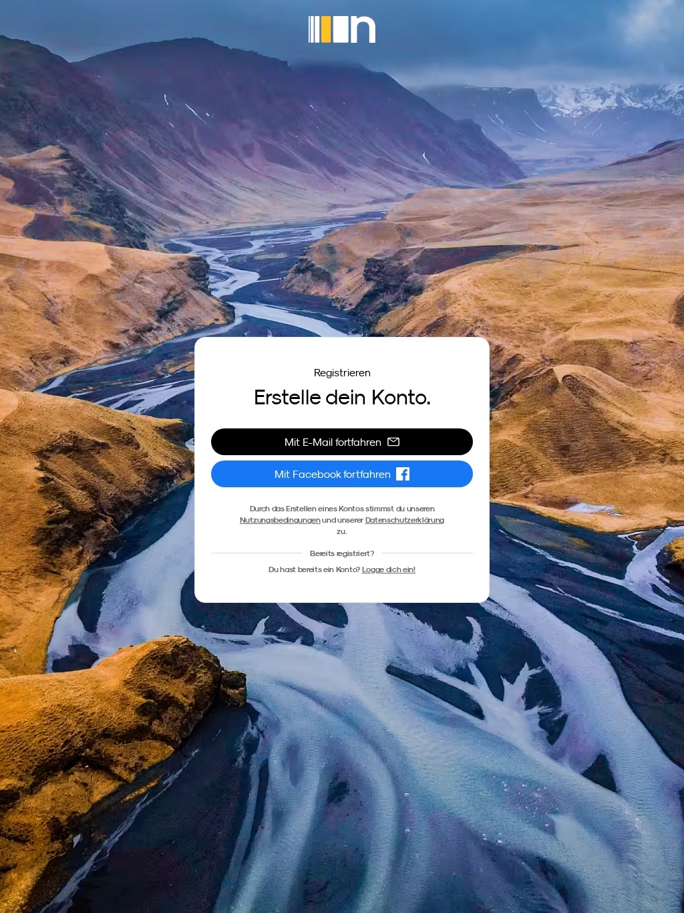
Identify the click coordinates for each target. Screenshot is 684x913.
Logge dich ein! (388, 569)
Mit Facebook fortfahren (333, 474)
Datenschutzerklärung (405, 520)
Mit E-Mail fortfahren (333, 442)
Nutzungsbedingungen (280, 520)
